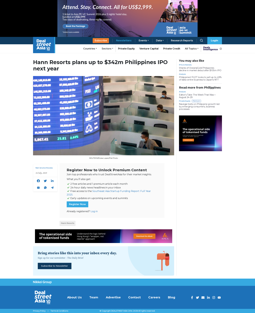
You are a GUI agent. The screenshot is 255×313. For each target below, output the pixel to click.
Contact (134, 297)
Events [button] (143, 40)
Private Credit (171, 48)
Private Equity (126, 48)
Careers (154, 297)
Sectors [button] (106, 48)
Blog (171, 297)
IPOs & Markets (185, 65)
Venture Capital (148, 48)
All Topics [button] (191, 48)
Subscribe (101, 40)
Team (93, 297)
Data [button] (159, 40)
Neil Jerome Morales (44, 168)
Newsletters (123, 40)
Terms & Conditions (59, 311)
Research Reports (182, 40)
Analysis (182, 74)
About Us (74, 297)
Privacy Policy (39, 311)
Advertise (113, 297)
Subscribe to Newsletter (54, 266)
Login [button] (214, 40)
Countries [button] (89, 48)
